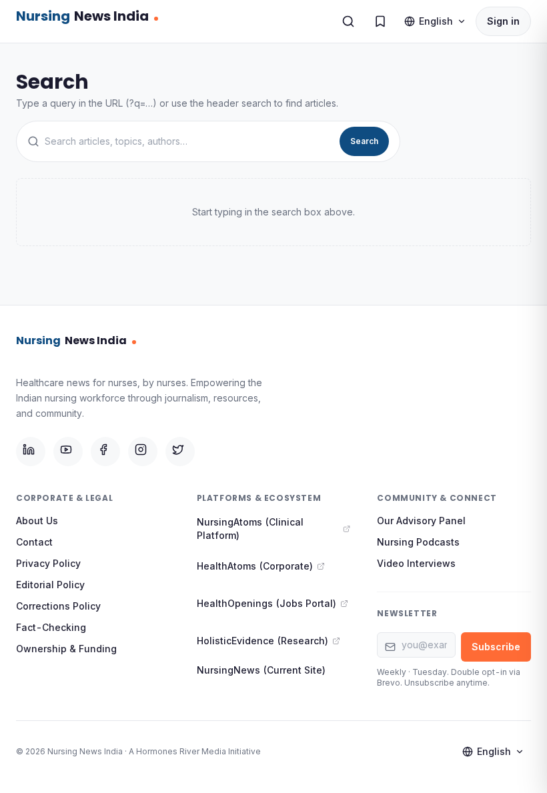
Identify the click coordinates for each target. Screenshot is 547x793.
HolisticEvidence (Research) (262, 640)
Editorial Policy (50, 584)
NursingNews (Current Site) (261, 670)
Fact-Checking (51, 627)
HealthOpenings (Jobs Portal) (266, 603)
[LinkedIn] (30, 451)
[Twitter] (180, 451)
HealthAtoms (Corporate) (255, 566)
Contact (34, 542)
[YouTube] (68, 451)
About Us (37, 520)
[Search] (348, 21)
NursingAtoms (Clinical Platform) (250, 528)
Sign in (503, 21)
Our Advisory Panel (421, 520)
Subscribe (496, 646)
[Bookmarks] (380, 21)
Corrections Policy (58, 606)
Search (364, 141)
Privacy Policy (48, 563)
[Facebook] (105, 451)
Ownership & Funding (66, 648)
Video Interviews (416, 563)
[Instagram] (142, 451)
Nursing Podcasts (418, 542)
